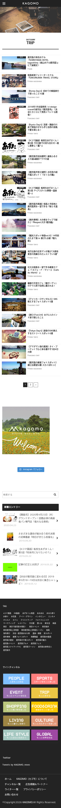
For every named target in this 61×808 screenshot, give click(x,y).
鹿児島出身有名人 (45, 647)
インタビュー (40, 617)
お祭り (5, 617)
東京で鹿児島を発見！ (17, 627)
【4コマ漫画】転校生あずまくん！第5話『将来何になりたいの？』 (36, 552)
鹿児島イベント (9, 644)
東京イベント (34, 627)
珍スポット (48, 633)
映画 (54, 623)
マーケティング (9, 623)
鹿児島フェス (36, 644)
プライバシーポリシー (34, 789)
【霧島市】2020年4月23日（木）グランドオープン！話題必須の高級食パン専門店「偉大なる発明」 (29, 520)
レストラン (22, 623)
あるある (40, 613)
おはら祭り (51, 613)
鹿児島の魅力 (41, 640)
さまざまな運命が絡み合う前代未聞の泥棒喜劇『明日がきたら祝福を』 (36, 537)
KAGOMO (28, 802)
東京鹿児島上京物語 (11, 630)
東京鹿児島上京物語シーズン (32, 630)
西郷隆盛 (34, 637)
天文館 (31, 623)
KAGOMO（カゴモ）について (31, 779)
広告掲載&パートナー (37, 784)
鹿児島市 (6, 650)
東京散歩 (45, 627)
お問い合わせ (11, 795)
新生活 (47, 623)
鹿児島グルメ (23, 644)
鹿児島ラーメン (29, 647)
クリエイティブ (27, 620)
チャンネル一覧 (13, 784)
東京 (5, 627)
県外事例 (6, 637)
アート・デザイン (26, 617)
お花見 (13, 617)
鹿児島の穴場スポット (24, 640)
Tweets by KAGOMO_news (16, 765)
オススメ (6, 620)
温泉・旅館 (37, 633)
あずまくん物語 (28, 613)
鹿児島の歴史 (8, 640)
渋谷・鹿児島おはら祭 (21, 633)
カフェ (15, 620)
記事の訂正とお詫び (35, 565)
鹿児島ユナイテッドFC (12, 647)
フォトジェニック (42, 620)
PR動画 (17, 613)
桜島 (48, 630)
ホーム (8, 779)
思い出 (39, 623)
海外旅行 (6, 633)
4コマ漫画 (7, 613)
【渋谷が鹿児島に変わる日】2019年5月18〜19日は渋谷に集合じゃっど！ (36, 580)
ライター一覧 (11, 789)
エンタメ (51, 617)
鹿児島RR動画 (45, 637)
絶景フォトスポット (20, 637)
